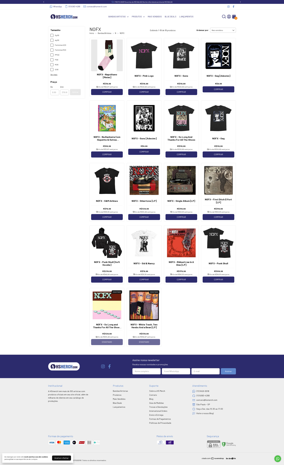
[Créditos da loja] (230, 458)
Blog (151, 399)
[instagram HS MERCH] (228, 6)
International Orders (158, 411)
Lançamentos (186, 16)
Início (91, 33)
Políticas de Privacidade (160, 423)
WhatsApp (57, 6)
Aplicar (75, 92)
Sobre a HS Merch (157, 391)
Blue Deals (170, 16)
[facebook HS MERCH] (233, 6)
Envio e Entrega (156, 415)
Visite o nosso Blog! (205, 413)
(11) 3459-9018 (202, 391)
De (51, 87)
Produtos (137, 16)
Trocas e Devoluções (158, 407)
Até (61, 87)
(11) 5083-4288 (74, 6)
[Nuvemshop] (213, 459)
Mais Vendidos (155, 16)
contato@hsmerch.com (97, 6)
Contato (153, 395)
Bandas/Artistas (117, 16)
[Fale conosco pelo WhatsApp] (277, 458)
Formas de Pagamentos (160, 419)
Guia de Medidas (156, 403)
